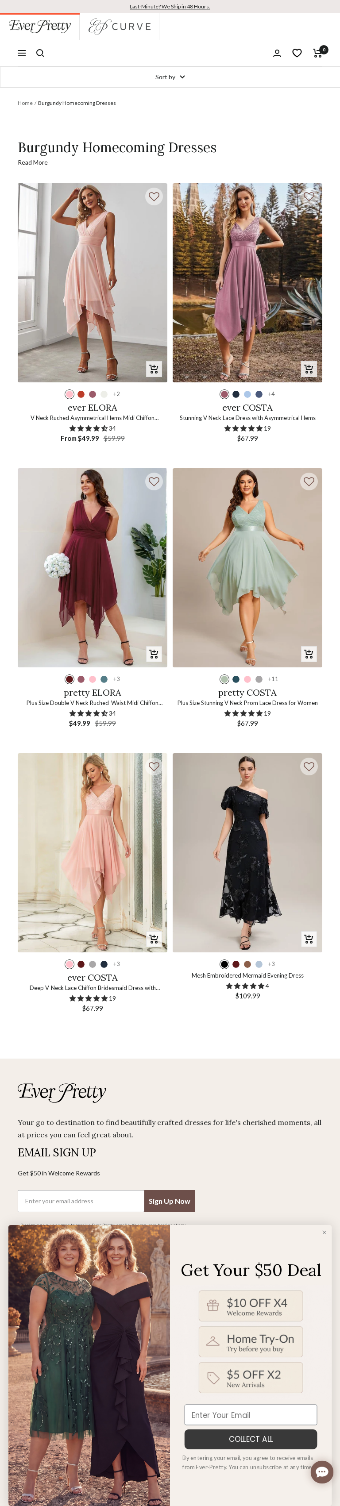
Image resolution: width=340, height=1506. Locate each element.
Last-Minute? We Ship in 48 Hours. (170, 6)
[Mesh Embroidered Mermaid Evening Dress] (247, 853)
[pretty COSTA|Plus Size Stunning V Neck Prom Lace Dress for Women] (247, 568)
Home (25, 103)
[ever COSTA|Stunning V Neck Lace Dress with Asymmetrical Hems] (247, 283)
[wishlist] (297, 53)
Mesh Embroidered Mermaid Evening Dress (248, 975)
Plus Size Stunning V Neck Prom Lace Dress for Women (248, 702)
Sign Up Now (169, 1201)
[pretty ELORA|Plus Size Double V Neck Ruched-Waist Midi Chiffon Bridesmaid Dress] (92, 568)
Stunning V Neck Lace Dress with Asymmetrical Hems (248, 417)
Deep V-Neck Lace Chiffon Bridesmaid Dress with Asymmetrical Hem (93, 988)
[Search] (40, 53)
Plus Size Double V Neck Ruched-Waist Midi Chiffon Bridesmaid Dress (92, 703)
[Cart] (317, 53)
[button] (154, 196)
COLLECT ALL (251, 1439)
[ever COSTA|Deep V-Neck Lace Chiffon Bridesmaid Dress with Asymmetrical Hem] (92, 853)
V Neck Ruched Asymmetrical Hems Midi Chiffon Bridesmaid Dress (93, 418)
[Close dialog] (324, 1232)
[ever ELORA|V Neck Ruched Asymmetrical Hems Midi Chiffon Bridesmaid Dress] (92, 283)
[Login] (277, 53)
